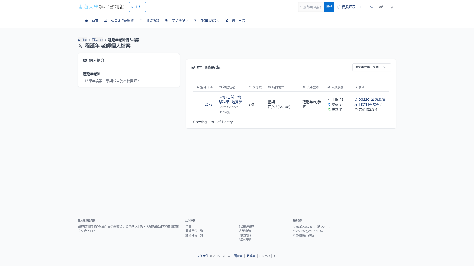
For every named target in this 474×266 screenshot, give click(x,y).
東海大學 (203, 256)
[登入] (361, 7)
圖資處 (238, 256)
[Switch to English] (371, 7)
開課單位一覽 (194, 231)
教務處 (251, 256)
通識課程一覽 (194, 235)
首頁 (84, 40)
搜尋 (329, 7)
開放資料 (245, 235)
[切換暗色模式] (391, 7)
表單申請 (245, 231)
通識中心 (97, 40)
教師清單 (245, 239)
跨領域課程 (246, 227)
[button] (176, 21)
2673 (209, 104)
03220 (364, 99)
